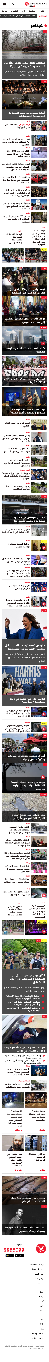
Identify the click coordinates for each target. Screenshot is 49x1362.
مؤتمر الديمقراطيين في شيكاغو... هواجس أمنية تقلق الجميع (18, 713)
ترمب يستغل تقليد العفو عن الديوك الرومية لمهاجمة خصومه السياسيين (16, 167)
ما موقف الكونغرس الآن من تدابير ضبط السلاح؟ (23, 1009)
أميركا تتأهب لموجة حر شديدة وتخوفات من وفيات (26, 757)
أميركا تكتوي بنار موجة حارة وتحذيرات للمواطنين (16, 893)
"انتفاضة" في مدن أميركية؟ (17, 126)
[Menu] (5, 4)
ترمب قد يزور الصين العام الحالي (17, 424)
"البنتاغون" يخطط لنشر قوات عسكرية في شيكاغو (17, 450)
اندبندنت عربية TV (37, 1338)
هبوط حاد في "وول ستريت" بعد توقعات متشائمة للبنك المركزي (16, 476)
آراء (23, 11)
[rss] (5, 1250)
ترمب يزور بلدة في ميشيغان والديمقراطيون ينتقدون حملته (16, 561)
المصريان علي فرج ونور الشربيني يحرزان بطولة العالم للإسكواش (18, 1072)
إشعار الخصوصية (38, 1269)
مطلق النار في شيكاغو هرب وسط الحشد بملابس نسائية (15, 911)
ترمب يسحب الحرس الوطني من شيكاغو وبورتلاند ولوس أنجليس (16, 142)
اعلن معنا (40, 1283)
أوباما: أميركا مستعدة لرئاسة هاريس (19, 545)
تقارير (42, 1170)
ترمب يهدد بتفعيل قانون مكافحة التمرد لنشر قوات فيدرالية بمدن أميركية (38, 238)
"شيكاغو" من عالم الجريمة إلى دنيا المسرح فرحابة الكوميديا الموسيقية (37, 911)
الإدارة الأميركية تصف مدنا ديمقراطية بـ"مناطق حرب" (14, 238)
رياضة (28, 526)
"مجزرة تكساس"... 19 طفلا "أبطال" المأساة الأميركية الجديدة (23, 997)
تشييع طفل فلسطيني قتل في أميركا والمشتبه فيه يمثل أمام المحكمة (17, 856)
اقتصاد (14, 11)
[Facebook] (23, 1250)
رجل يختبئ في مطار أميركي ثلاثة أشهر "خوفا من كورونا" (14, 1160)
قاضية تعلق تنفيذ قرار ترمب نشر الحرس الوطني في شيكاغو (16, 206)
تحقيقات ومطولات (23, 1081)
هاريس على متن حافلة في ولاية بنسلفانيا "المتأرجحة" (27, 700)
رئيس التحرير (39, 1274)
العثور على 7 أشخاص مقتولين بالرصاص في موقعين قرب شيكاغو (19, 829)
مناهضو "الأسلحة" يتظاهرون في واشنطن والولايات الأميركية (24, 1003)
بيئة (45, 31)
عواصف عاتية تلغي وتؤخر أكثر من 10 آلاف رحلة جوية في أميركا (24, 64)
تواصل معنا (39, 1278)
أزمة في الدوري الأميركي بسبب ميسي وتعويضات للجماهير (17, 869)
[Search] (14, 4)
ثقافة (4, 11)
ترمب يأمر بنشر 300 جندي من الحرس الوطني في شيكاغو (27, 290)
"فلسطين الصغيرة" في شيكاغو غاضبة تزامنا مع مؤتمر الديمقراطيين (18, 573)
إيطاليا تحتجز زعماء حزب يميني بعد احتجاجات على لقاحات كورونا (22, 1056)
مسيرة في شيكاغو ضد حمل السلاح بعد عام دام (28, 1199)
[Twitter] (20, 1250)
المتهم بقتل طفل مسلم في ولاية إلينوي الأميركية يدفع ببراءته (17, 843)
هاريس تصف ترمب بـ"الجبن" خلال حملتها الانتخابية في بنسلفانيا (25, 647)
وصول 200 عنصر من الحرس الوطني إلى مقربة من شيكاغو (16, 219)
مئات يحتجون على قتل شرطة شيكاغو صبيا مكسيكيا (37, 1115)
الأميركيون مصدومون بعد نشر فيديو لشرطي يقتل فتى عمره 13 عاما (14, 1118)
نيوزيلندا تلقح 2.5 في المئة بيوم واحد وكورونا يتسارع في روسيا (24, 1049)
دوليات (27, 445)
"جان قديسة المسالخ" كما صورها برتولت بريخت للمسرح (25, 1229)
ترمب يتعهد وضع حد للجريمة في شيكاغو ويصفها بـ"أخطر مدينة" (27, 411)
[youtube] (14, 1250)
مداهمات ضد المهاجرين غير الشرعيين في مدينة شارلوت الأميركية (16, 180)
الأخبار (42, 11)
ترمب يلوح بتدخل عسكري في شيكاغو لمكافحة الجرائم (24, 381)
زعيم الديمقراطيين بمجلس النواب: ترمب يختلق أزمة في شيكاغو (16, 438)
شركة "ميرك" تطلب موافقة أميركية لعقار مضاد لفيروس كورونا (23, 1061)
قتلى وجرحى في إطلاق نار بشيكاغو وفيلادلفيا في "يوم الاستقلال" (27, 979)
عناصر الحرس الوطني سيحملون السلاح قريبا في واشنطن (17, 463)
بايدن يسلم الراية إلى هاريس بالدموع (19, 587)
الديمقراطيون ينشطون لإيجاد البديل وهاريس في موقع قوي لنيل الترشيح (17, 728)
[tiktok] (8, 1250)
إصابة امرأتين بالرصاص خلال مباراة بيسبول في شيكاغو (16, 880)
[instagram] (17, 1250)
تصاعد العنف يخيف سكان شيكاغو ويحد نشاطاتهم (17, 1085)
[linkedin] (11, 1250)
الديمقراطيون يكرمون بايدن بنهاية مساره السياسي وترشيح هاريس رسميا (16, 603)
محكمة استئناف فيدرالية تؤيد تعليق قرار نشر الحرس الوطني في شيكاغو (16, 193)
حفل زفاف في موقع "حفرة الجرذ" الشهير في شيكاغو (28, 816)
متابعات (43, 327)
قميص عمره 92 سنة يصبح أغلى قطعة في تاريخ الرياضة (16, 530)
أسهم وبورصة (25, 470)
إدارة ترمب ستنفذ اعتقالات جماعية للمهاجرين (17, 487)
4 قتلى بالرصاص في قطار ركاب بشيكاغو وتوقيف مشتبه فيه (28, 519)
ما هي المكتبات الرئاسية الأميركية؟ (36, 1157)
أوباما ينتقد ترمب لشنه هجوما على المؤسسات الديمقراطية (26, 114)
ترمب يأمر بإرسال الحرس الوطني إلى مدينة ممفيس (25, 320)
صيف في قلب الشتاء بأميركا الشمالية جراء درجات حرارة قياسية (27, 785)
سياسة (32, 11)
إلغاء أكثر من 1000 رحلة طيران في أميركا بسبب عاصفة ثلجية (18, 154)
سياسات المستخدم (37, 1264)
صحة (44, 1016)
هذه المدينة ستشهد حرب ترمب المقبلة (25, 349)
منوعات (43, 794)
